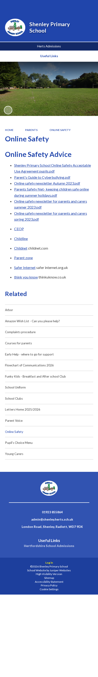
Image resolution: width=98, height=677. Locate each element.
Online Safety (60, 130)
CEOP (19, 229)
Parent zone (23, 257)
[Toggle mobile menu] (88, 6)
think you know (26, 277)
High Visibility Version (49, 574)
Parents (31, 130)
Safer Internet (25, 267)
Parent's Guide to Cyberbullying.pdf (42, 177)
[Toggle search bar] (64, 6)
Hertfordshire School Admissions (49, 546)
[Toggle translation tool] (76, 6)
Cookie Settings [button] (49, 589)
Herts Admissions (49, 46)
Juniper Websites (60, 570)
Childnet (20, 248)
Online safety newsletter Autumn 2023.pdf (47, 183)
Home (9, 130)
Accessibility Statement (49, 581)
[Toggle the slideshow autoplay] (8, 110)
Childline (21, 238)
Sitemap (49, 578)
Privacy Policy (49, 585)
